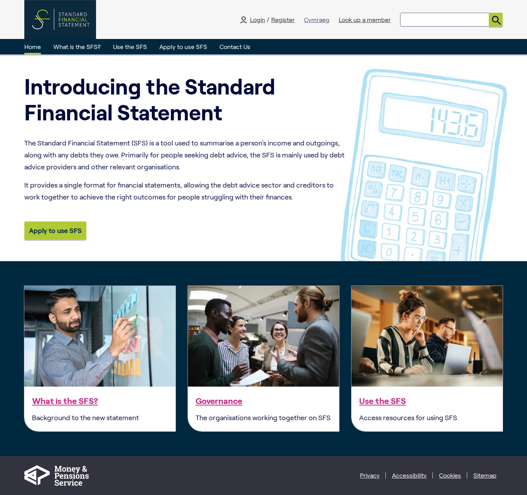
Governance (219, 400)
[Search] (496, 20)
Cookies (450, 475)
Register (283, 19)
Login (257, 19)
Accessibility (409, 475)
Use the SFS (130, 46)
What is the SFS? (77, 46)
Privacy (370, 475)
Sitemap (485, 475)
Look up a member (365, 19)
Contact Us (235, 46)
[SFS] (60, 19)
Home (32, 46)
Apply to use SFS (183, 46)
